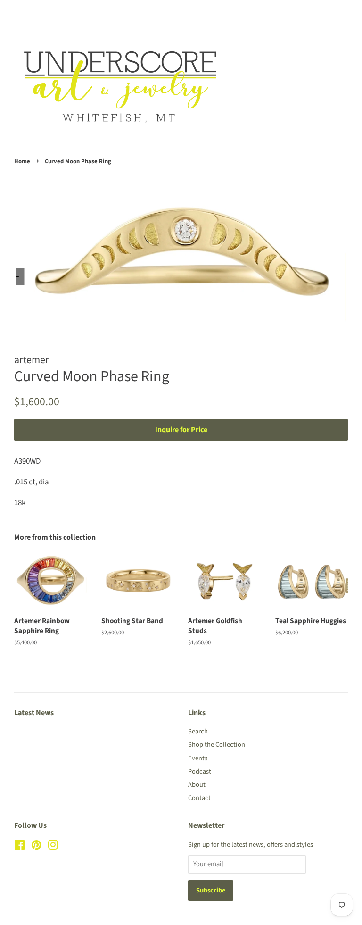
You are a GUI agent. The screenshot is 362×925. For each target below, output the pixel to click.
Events (197, 758)
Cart (340, 13)
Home (22, 161)
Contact (199, 798)
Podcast (199, 771)
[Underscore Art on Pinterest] (36, 847)
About (197, 785)
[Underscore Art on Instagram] (53, 847)
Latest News (34, 713)
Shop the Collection (216, 745)
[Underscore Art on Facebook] (19, 847)
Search (198, 731)
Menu (34, 13)
